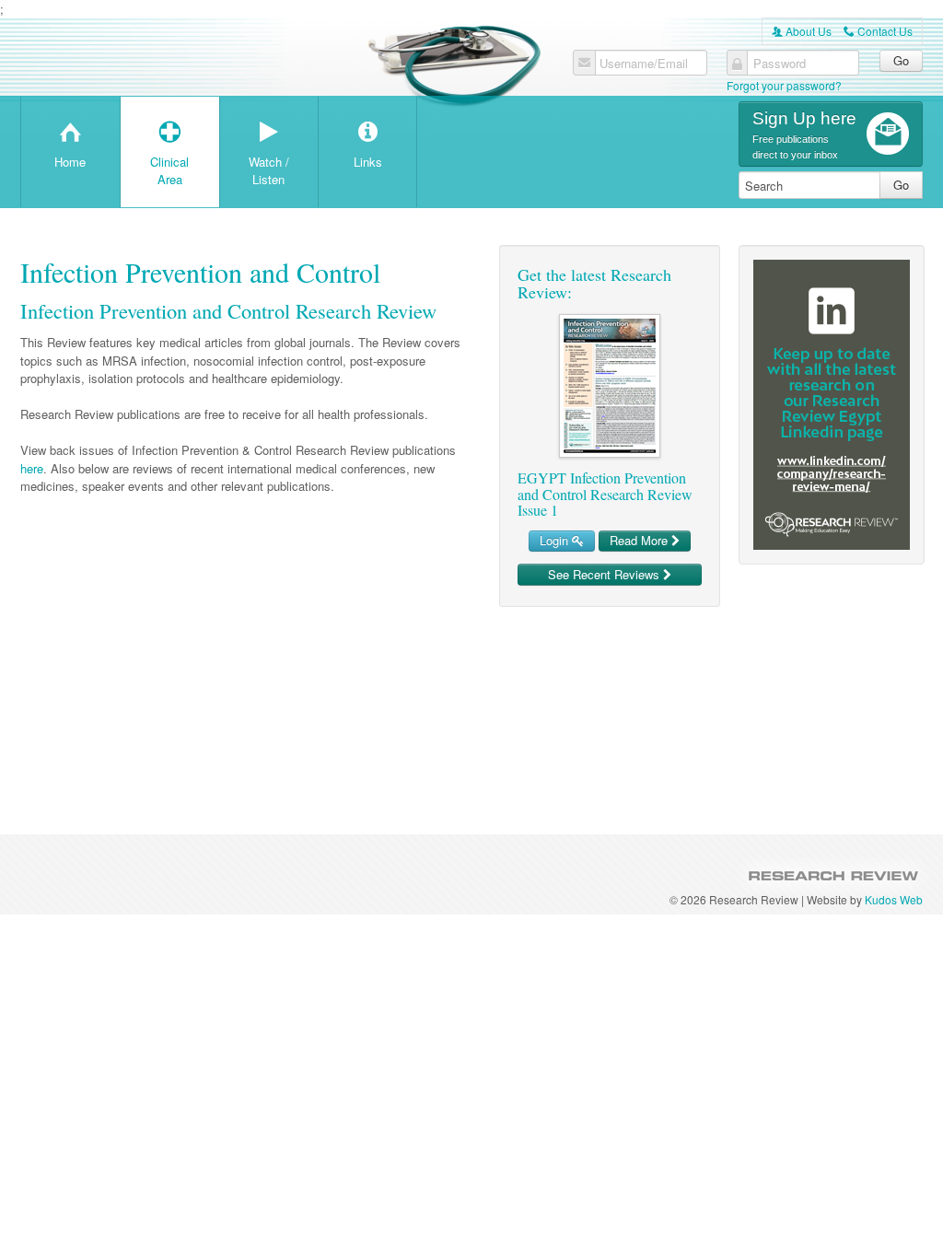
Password (779, 63)
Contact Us (878, 31)
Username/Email (644, 63)
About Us (802, 31)
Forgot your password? (784, 85)
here (31, 468)
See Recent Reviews (605, 574)
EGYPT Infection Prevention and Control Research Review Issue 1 (605, 493)
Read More (640, 540)
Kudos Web (894, 899)
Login (556, 540)
